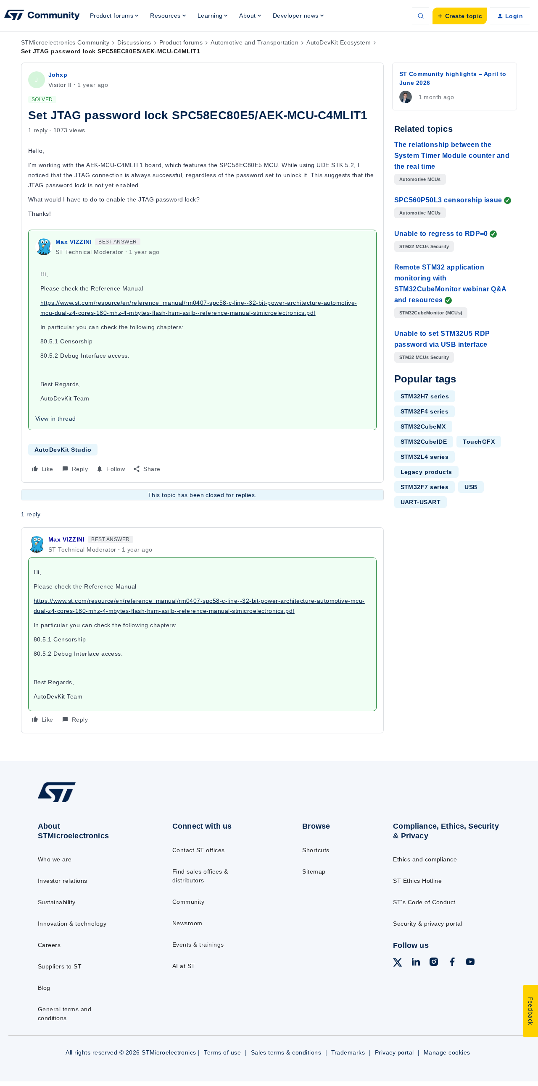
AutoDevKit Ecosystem (338, 42)
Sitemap (313, 871)
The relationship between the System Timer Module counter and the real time (452, 155)
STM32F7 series (425, 487)
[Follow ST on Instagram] (434, 963)
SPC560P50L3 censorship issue (448, 200)
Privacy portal (394, 1052)
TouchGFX (479, 441)
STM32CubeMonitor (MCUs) (431, 312)
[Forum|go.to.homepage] (42, 16)
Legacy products (426, 471)
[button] (460, 16)
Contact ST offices (198, 850)
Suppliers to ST (60, 966)
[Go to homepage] (89, 802)
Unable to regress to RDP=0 (441, 233)
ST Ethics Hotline (417, 880)
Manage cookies (447, 1052)
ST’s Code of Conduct (424, 902)
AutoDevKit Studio (62, 449)
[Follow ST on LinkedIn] (416, 963)
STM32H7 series (425, 396)
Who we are (55, 859)
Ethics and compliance (425, 859)
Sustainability (57, 902)
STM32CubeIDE (424, 441)
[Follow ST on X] (397, 963)
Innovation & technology (72, 923)
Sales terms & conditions (286, 1052)
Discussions (134, 42)
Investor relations (62, 880)
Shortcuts (315, 850)
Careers (49, 945)
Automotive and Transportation (254, 42)
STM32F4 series (425, 411)
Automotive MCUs (420, 179)
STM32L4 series (425, 456)
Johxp (57, 74)
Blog (44, 987)
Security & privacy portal (427, 923)
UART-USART (421, 502)
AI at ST (183, 966)
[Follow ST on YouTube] (470, 963)
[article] (202, 630)
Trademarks (348, 1052)
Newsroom (187, 923)
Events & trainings (198, 944)
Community (188, 901)
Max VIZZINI (73, 241)
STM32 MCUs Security (424, 246)
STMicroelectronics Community (65, 42)
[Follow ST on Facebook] (452, 963)
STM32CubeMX (423, 426)
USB (470, 487)
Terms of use (222, 1052)
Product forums (181, 42)
